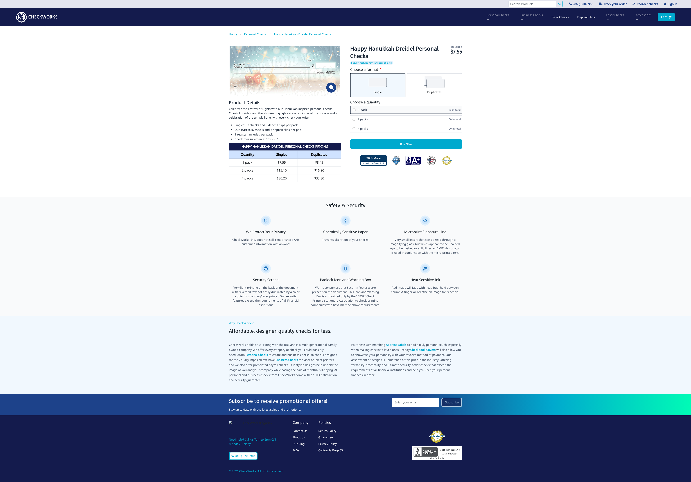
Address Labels (396, 345)
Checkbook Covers (423, 350)
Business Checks (287, 360)
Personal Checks (256, 355)
